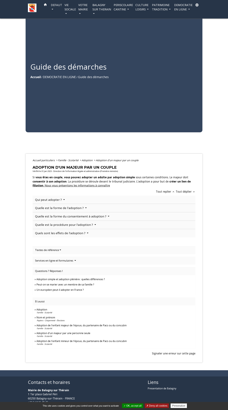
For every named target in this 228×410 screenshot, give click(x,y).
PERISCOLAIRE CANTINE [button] (123, 7)
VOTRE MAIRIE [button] (83, 7)
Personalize (178, 405)
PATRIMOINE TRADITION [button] (161, 7)
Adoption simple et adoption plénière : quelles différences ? (70, 279)
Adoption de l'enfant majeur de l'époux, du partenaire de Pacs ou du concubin (81, 325)
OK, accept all (134, 405)
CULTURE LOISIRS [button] (141, 7)
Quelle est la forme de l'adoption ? (59, 208)
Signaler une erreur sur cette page (173, 353)
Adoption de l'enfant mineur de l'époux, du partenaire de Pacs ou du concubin (81, 341)
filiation (38, 185)
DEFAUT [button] (56, 5)
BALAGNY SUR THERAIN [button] (101, 7)
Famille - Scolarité (68, 160)
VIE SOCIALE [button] (70, 7)
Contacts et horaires (49, 382)
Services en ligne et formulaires (54, 260)
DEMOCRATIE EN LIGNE (59, 77)
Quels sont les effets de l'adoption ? (60, 233)
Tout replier (165, 191)
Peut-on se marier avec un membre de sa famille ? (65, 284)
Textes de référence (47, 250)
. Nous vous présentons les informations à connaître (76, 185)
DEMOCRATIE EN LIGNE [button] (183, 7)
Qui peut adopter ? (49, 200)
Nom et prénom (45, 317)
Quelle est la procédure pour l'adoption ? (64, 225)
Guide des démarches (93, 77)
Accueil (35, 77)
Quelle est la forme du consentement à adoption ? (71, 216)
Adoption (87, 160)
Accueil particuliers (44, 160)
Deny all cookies (157, 405)
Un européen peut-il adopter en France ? (60, 290)
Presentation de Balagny (162, 388)
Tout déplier (185, 191)
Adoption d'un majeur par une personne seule (63, 333)
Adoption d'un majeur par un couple (117, 160)
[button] (45, 5)
